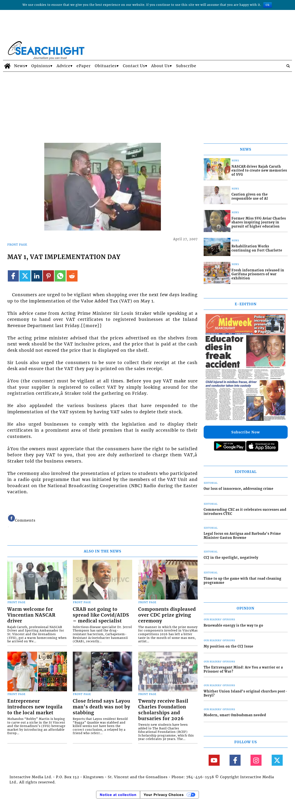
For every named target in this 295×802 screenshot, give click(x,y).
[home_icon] (7, 66)
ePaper (83, 66)
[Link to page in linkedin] (36, 275)
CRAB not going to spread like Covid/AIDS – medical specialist (101, 615)
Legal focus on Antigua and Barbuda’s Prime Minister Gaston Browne (242, 536)
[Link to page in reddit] (72, 275)
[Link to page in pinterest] (48, 275)
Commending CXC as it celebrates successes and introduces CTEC (245, 512)
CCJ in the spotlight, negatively (231, 558)
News (19, 66)
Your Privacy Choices (164, 794)
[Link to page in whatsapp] (60, 275)
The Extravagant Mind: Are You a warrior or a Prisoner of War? (243, 669)
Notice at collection (118, 794)
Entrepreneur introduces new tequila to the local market (35, 707)
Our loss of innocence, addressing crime (238, 489)
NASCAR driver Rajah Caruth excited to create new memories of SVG (259, 171)
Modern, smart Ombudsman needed (235, 715)
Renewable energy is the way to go (233, 625)
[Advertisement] (147, 104)
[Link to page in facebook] (13, 275)
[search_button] (288, 66)
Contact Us (134, 66)
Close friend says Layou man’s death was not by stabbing (101, 707)
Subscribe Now (245, 432)
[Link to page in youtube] (214, 760)
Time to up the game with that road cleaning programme (242, 581)
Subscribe (186, 66)
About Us (160, 66)
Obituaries (106, 66)
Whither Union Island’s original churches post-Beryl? (245, 693)
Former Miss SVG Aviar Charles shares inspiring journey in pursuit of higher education (259, 222)
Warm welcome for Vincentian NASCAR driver (31, 615)
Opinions (40, 66)
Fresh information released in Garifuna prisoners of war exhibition (258, 274)
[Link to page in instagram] (256, 760)
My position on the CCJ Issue (228, 646)
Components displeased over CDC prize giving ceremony (167, 615)
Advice (63, 66)
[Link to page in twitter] (24, 275)
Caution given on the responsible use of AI (250, 196)
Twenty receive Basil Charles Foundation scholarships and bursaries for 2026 (163, 709)
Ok (268, 4)
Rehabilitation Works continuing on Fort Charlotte (257, 248)
